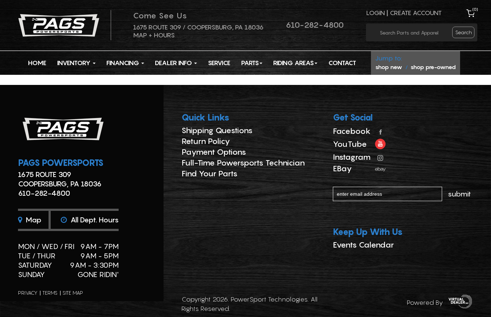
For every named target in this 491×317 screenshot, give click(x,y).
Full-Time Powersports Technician (243, 162)
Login (375, 13)
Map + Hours (154, 35)
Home (37, 63)
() (475, 9)
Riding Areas (293, 63)
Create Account (416, 13)
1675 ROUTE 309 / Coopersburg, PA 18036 (198, 27)
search (463, 32)
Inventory (74, 63)
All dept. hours (94, 220)
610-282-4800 (315, 25)
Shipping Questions (217, 130)
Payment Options (214, 152)
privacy (27, 293)
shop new (388, 67)
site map (73, 293)
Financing (123, 63)
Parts (250, 63)
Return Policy (206, 141)
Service (219, 63)
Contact (342, 63)
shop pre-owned (433, 67)
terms (50, 293)
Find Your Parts (210, 173)
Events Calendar (363, 244)
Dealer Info (174, 63)
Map (32, 220)
